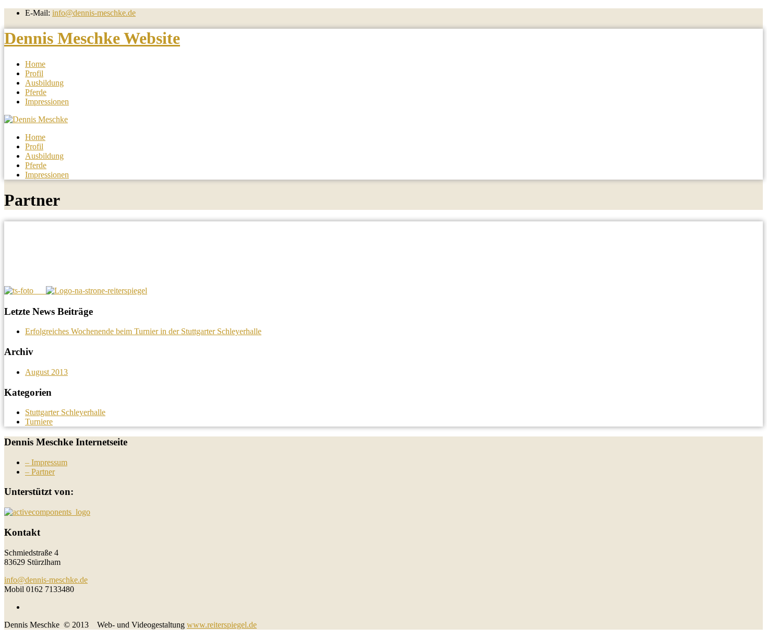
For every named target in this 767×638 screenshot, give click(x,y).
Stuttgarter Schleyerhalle (65, 412)
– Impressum (46, 462)
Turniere (39, 421)
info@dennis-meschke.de (94, 12)
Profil (34, 73)
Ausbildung (44, 82)
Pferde (35, 92)
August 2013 (46, 372)
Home (35, 64)
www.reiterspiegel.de (222, 624)
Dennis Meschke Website (92, 38)
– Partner (40, 471)
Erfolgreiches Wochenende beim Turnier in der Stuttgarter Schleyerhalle (143, 331)
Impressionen (47, 101)
